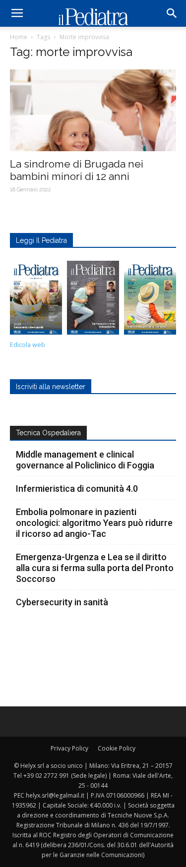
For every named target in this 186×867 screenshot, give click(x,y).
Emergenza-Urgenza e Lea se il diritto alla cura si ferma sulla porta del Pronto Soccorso (95, 568)
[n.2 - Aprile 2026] (150, 300)
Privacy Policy (69, 748)
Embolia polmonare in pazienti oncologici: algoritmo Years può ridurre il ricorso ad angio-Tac (94, 523)
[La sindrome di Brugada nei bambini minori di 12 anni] (93, 110)
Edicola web (27, 345)
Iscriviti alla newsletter (50, 387)
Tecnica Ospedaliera (48, 433)
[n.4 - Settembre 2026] (36, 300)
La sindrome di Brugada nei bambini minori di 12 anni (76, 170)
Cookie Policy (116, 748)
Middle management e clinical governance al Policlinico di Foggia (85, 459)
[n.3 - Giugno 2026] (93, 300)
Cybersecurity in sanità (62, 602)
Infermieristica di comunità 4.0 (77, 488)
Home (18, 37)
